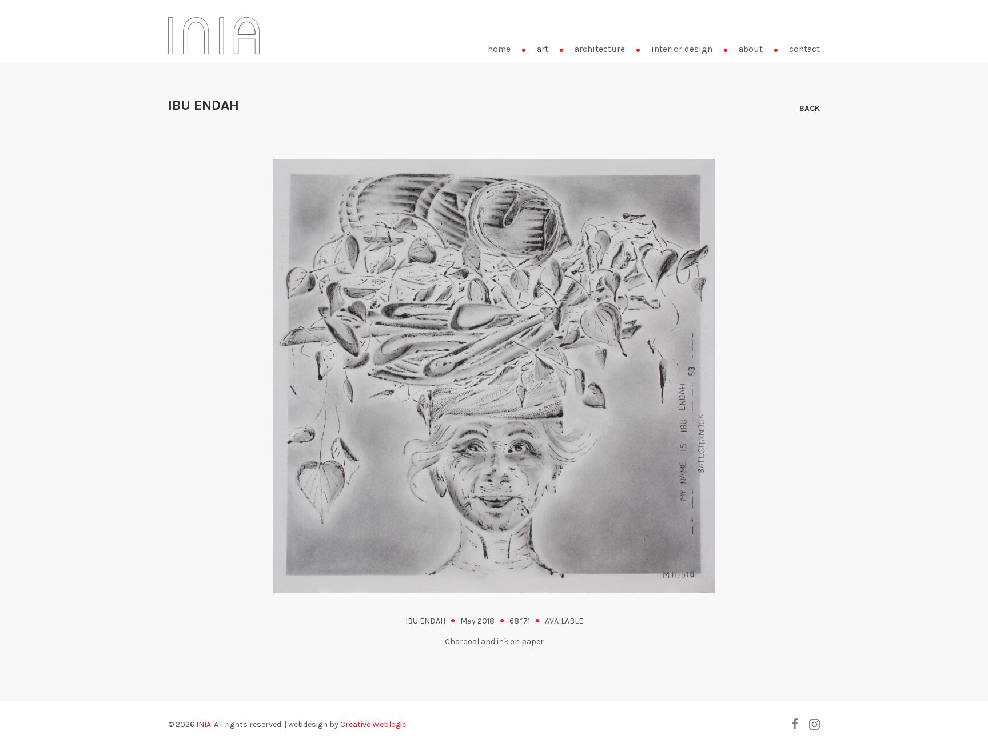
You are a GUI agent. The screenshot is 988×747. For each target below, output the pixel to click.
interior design (681, 49)
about (751, 49)
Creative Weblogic (373, 724)
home (499, 49)
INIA (203, 724)
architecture (600, 49)
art (542, 49)
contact (804, 49)
